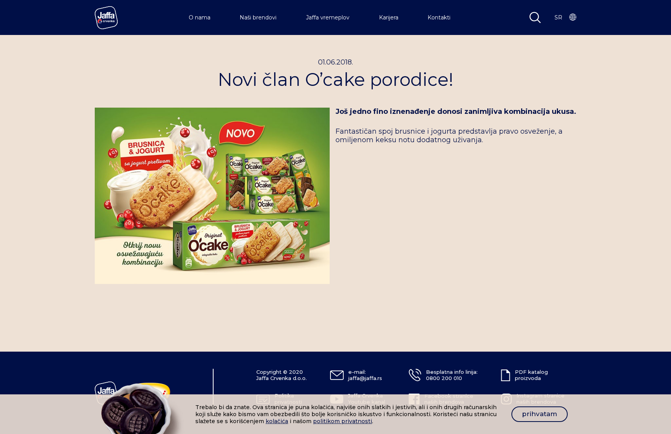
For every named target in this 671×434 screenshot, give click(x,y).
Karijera (388, 17)
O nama (199, 17)
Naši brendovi (258, 17)
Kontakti (439, 17)
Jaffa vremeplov (327, 17)
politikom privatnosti (342, 421)
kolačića (277, 421)
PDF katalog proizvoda (531, 375)
